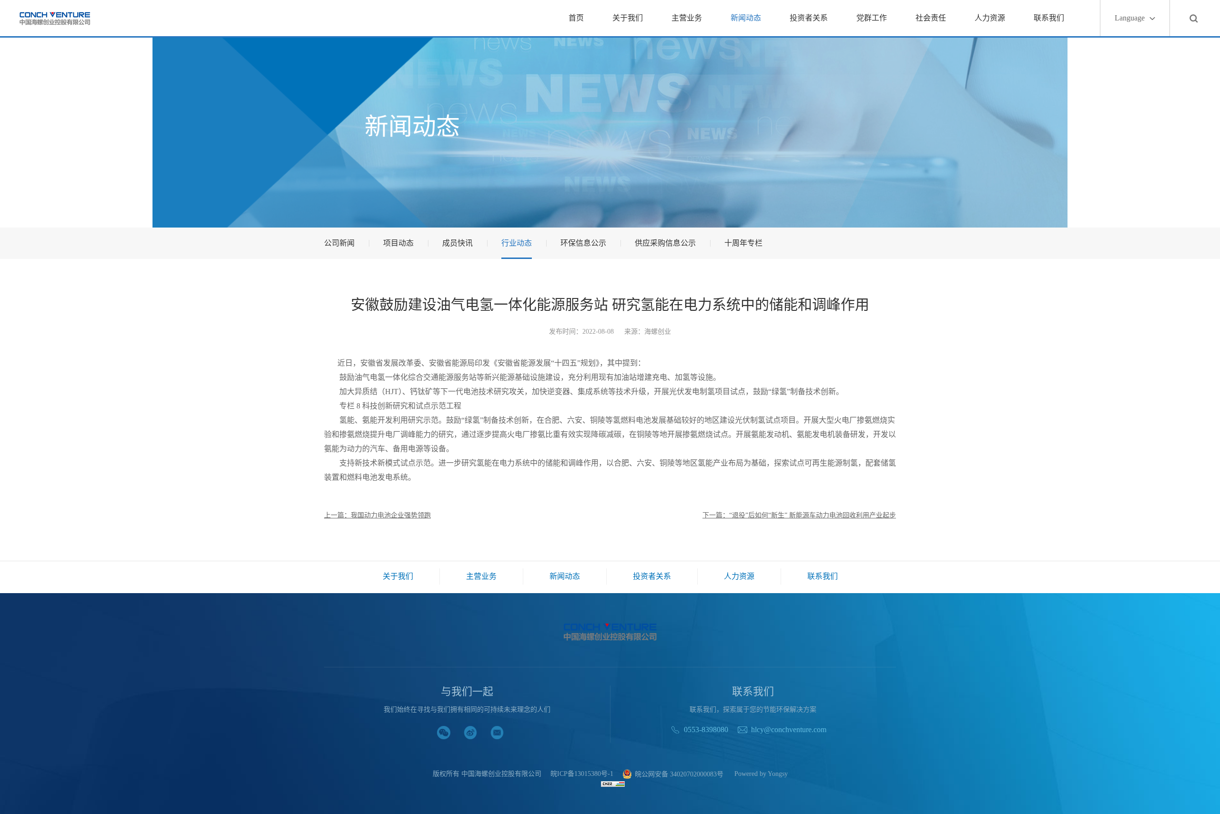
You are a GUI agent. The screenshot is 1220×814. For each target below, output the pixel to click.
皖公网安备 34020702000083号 (679, 774)
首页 (576, 18)
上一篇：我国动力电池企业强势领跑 (377, 515)
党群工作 (871, 18)
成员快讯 (457, 243)
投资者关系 (809, 18)
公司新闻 (339, 243)
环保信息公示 (583, 243)
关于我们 (627, 18)
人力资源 (990, 18)
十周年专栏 (743, 243)
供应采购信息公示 (665, 243)
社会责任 (930, 18)
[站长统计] (613, 783)
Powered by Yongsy (761, 774)
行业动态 (516, 243)
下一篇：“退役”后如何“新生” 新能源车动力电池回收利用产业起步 (799, 515)
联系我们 (1049, 18)
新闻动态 (746, 18)
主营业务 (686, 18)
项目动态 (398, 243)
